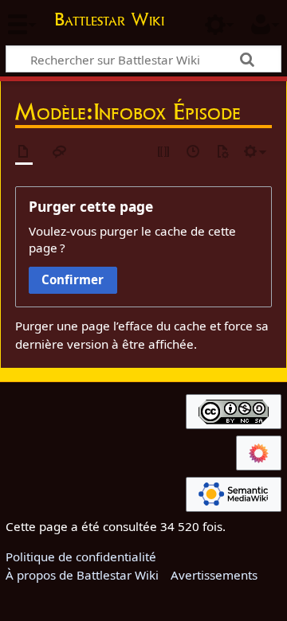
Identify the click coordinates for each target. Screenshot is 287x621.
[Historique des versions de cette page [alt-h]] (193, 152)
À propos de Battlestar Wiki (82, 575)
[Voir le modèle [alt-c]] (24, 152)
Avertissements (214, 575)
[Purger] (222, 152)
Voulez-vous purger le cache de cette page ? (132, 239)
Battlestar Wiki (109, 21)
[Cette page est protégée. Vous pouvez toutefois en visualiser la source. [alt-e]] (164, 152)
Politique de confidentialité (81, 556)
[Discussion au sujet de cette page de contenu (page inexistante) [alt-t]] (60, 152)
